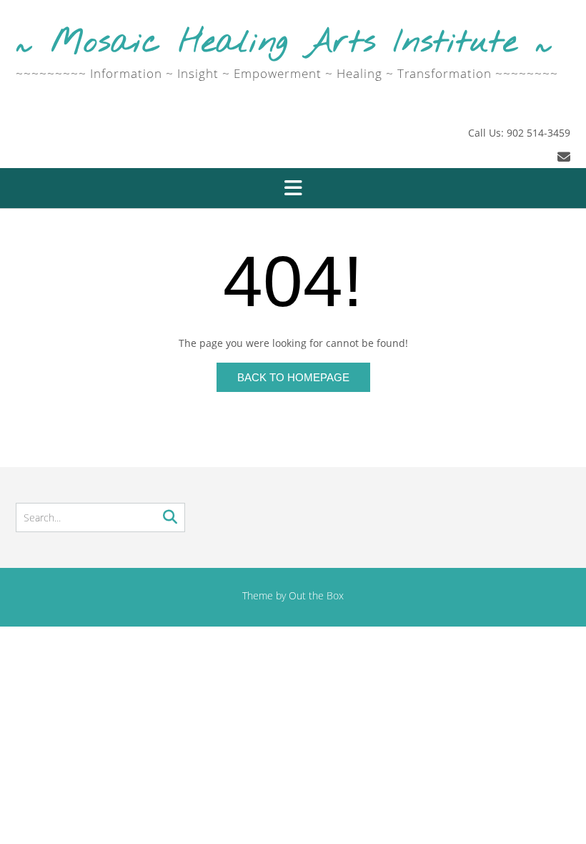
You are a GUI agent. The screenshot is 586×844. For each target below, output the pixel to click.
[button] (293, 188)
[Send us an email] (563, 156)
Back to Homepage (293, 377)
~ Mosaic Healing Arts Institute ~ (284, 43)
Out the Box (316, 595)
